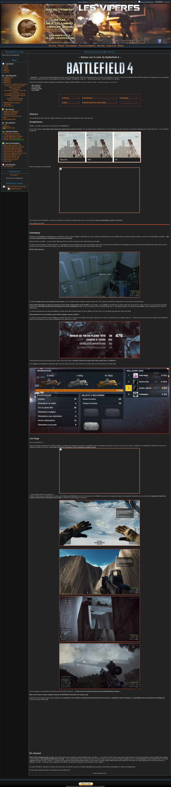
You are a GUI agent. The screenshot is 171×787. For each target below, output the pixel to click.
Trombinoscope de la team (12, 135)
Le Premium (15, 92)
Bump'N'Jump (10, 128)
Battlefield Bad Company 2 (11, 103)
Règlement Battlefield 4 (10, 111)
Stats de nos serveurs (10, 159)
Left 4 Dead (7, 104)
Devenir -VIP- (13, 140)
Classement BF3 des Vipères (12, 150)
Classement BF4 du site (11, 158)
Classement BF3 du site (11, 156)
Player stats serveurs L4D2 (12, 145)
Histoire (66, 98)
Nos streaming (8, 166)
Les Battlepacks (15, 89)
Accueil (52, 45)
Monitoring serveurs (9, 114)
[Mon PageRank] (14, 188)
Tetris (5, 124)
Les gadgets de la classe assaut (14, 95)
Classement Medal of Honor (12, 148)
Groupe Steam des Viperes (12, 138)
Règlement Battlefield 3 (10, 113)
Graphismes (88, 98)
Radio (120, 45)
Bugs (65, 102)
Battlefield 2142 (8, 77)
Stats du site (7, 161)
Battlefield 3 (7, 80)
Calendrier (71, 45)
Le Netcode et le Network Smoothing (15, 84)
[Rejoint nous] (59, 10)
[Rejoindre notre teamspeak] (59, 36)
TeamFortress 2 (8, 106)
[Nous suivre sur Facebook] (159, 41)
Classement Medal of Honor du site (14, 153)
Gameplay (124, 98)
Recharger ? (14, 175)
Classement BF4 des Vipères (12, 151)
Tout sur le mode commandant (15, 86)
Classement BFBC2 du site (12, 155)
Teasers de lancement (15, 100)
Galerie (101, 45)
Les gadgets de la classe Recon (14, 94)
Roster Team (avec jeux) (11, 133)
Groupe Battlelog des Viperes (12, 136)
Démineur (6, 126)
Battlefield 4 (7, 82)
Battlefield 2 (7, 79)
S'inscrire (167, 2)
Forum (61, 45)
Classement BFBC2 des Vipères (13, 147)
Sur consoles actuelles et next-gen (15, 90)
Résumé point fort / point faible (95, 102)
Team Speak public (9, 119)
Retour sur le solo (15, 87)
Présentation (15, 97)
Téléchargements (87, 45)
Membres (6, 70)
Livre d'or (111, 45)
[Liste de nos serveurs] (59, 23)
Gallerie (5, 69)
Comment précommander (15, 98)
